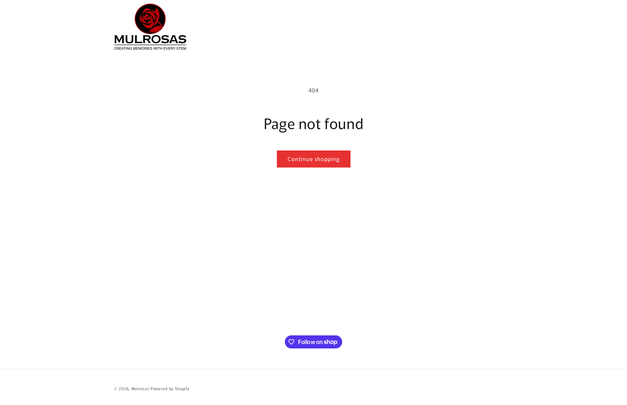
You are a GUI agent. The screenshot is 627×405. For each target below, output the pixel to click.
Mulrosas (140, 388)
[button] (475, 27)
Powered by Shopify (170, 388)
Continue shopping (314, 158)
